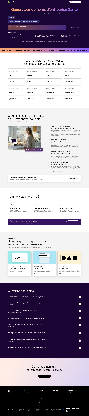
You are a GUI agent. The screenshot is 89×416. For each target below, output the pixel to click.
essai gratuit (64, 211)
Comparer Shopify (56, 394)
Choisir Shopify (19, 1)
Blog (53, 392)
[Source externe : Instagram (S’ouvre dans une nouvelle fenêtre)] (74, 408)
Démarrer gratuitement (75, 1)
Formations (55, 396)
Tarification (32, 1)
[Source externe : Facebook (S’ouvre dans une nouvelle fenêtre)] (67, 408)
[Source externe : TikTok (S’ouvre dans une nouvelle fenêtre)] (77, 408)
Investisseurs (25, 396)
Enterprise (38, 1)
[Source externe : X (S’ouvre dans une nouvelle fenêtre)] (69, 408)
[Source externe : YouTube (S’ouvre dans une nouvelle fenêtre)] (72, 408)
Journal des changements (57, 401)
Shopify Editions (26, 394)
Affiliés (39, 402)
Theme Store (40, 396)
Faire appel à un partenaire (72, 396)
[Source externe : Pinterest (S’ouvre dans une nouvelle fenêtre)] (67, 411)
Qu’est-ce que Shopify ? (27, 392)
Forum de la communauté (72, 394)
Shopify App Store (41, 398)
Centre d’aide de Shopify (72, 392)
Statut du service (70, 398)
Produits (26, 1)
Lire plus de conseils (73, 178)
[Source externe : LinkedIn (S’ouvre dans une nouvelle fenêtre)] (79, 408)
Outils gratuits (55, 398)
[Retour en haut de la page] (9, 391)
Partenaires (40, 400)
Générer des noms (74, 27)
